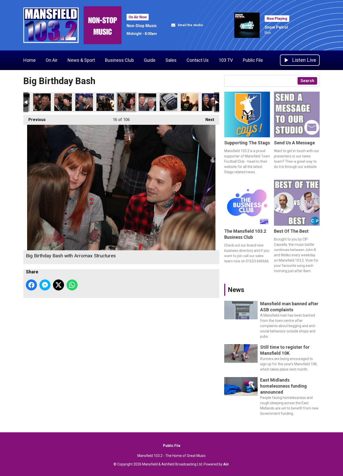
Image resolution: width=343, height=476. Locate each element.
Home (29, 60)
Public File (253, 60)
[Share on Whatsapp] (72, 284)
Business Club (119, 60)
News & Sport (81, 60)
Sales (171, 60)
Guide (149, 60)
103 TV (226, 60)
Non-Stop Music (142, 25)
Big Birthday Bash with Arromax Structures (42, 102)
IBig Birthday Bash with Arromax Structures (63, 102)
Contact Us (198, 60)
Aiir (226, 464)
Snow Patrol (276, 27)
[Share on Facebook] (31, 284)
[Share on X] (58, 284)
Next (207, 119)
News (236, 289)
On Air (52, 60)
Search (307, 80)
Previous (34, 119)
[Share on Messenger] (44, 284)
